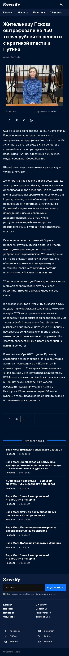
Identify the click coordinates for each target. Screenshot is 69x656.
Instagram (49, 631)
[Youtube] (5, 641)
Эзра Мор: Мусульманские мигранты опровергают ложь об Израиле (31, 529)
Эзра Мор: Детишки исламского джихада (34, 449)
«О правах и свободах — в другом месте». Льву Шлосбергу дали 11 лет (30, 482)
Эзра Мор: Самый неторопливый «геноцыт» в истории (27, 498)
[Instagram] (39, 631)
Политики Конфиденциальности (41, 594)
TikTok (13, 636)
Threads (48, 641)
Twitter (47, 636)
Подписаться (55, 587)
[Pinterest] (24, 120)
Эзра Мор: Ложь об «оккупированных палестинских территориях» (31, 513)
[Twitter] (16, 120)
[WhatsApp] (31, 120)
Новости (11, 454)
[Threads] (39, 641)
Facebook (15, 631)
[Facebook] (9, 120)
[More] (24, 419)
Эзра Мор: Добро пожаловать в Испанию (33, 543)
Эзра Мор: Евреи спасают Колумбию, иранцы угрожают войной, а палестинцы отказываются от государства (33, 465)
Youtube (14, 641)
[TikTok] (5, 636)
